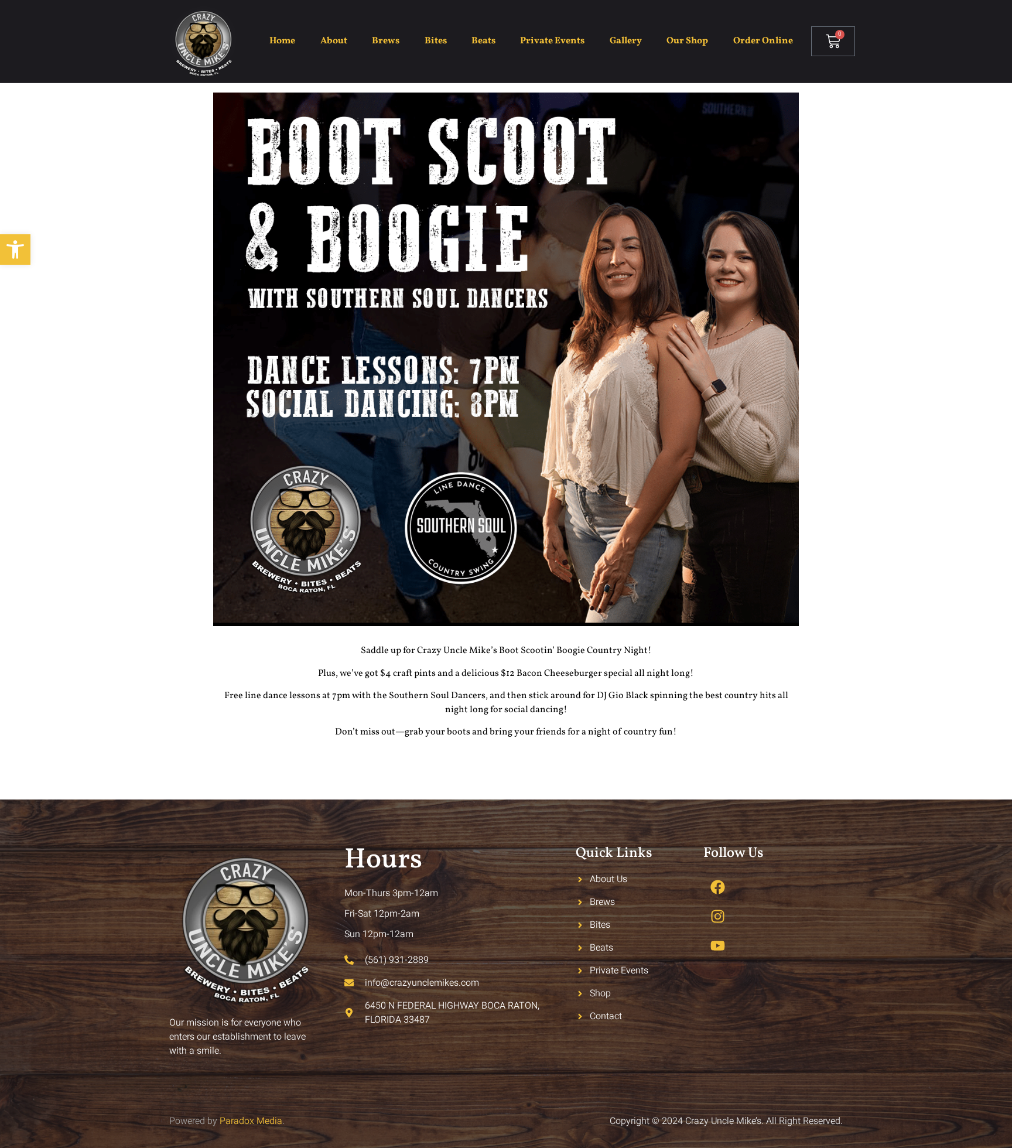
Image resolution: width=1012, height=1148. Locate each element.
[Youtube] (718, 945)
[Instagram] (718, 916)
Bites (436, 41)
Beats (483, 41)
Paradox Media (251, 1121)
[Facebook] (718, 886)
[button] (15, 249)
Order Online (763, 41)
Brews (385, 41)
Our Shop (687, 41)
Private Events (552, 41)
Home (282, 41)
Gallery (626, 41)
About (333, 41)
